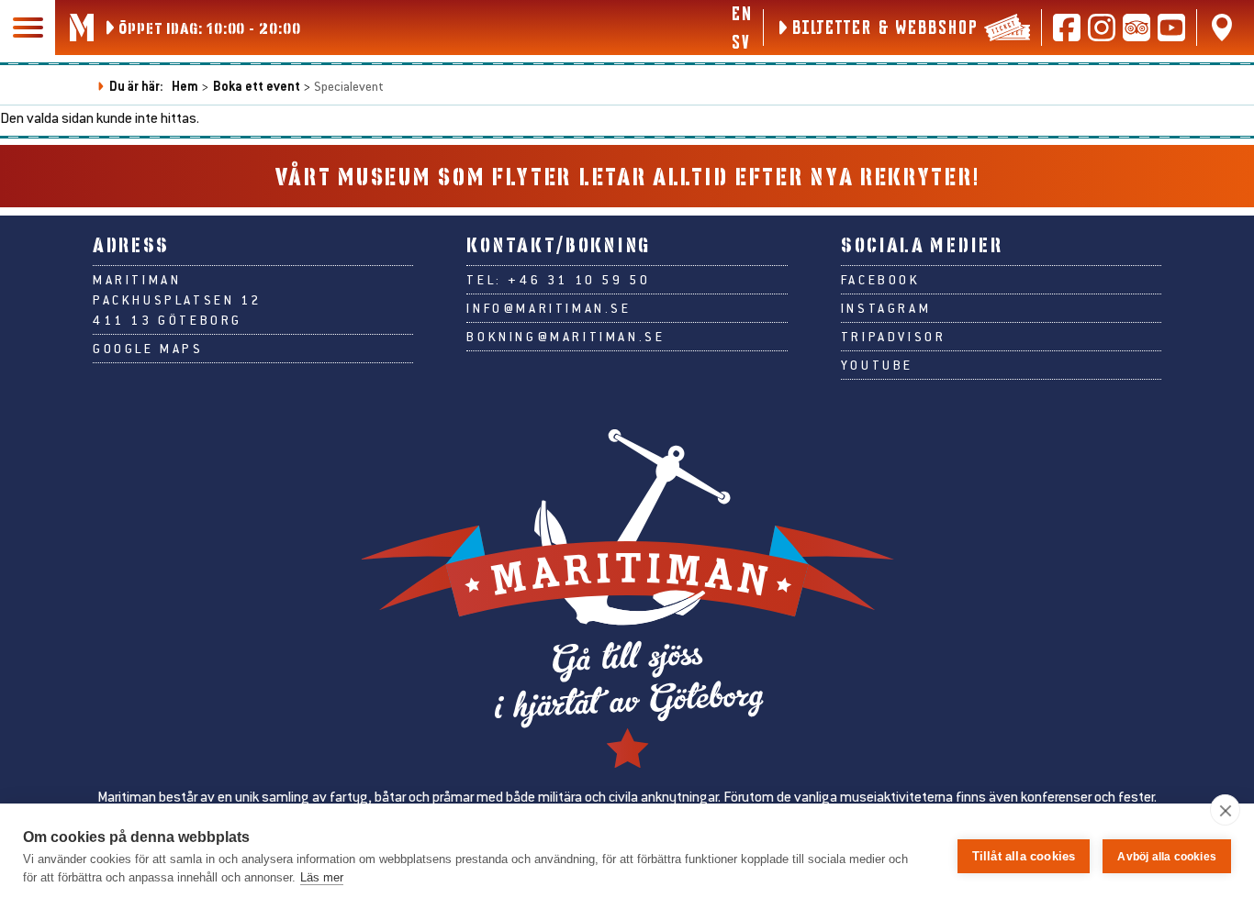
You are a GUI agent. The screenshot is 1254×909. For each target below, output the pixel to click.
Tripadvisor (893, 336)
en (741, 13)
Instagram (886, 308)
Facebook (881, 280)
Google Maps (148, 348)
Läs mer (321, 877)
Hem (185, 85)
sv (740, 41)
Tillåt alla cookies (1024, 856)
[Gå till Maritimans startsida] (82, 27)
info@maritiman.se (548, 308)
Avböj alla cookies (1166, 856)
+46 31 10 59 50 (579, 280)
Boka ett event (256, 85)
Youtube (877, 365)
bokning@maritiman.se (565, 336)
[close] (1225, 810)
